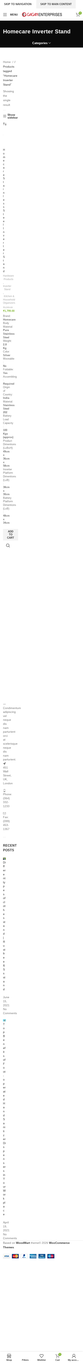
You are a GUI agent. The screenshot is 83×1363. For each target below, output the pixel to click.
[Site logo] (42, 14)
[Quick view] (8, 545)
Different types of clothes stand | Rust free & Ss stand (4, 926)
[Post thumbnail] (4, 858)
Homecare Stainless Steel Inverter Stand (4, 211)
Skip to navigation (17, 4)
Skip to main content (56, 4)
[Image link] (4, 704)
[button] (10, 534)
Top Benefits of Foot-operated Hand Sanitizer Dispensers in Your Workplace (4, 1119)
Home (7, 62)
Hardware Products (8, 277)
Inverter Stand (7, 288)
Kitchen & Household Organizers (9, 300)
